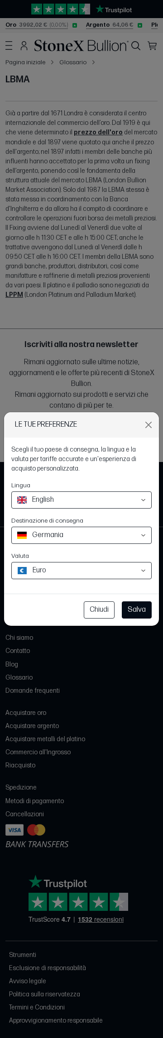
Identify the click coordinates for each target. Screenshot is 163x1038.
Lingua (20, 485)
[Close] (148, 425)
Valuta (20, 556)
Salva (137, 609)
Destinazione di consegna (47, 520)
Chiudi (99, 609)
